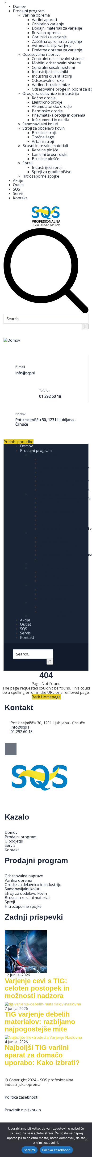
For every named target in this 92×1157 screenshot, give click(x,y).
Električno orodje (47, 102)
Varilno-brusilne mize (51, 84)
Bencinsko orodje (47, 111)
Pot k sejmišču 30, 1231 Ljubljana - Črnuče (45, 422)
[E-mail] (19, 359)
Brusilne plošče (45, 158)
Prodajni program (29, 10)
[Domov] (12, 339)
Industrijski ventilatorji (52, 76)
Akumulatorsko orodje (52, 106)
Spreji (27, 163)
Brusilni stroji (44, 132)
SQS (16, 189)
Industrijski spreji (47, 167)
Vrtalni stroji (43, 141)
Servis (18, 193)
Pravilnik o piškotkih (23, 1110)
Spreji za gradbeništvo (51, 171)
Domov (19, 6)
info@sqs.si (25, 372)
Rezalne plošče (45, 150)
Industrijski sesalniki (50, 71)
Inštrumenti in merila (50, 119)
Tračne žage (43, 137)
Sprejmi (29, 1150)
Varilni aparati (44, 19)
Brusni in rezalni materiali (45, 145)
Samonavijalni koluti (40, 124)
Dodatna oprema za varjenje (57, 49)
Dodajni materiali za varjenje (57, 28)
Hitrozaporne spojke (40, 176)
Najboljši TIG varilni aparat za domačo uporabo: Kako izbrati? (42, 1055)
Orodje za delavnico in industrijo (50, 93)
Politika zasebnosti (21, 1097)
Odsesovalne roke (48, 80)
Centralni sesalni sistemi (53, 67)
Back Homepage (46, 696)
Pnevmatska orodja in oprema (58, 115)
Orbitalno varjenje (48, 23)
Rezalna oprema (46, 32)
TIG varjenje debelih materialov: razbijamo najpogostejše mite (40, 1021)
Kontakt (20, 198)
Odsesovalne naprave (41, 54)
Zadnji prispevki (34, 917)
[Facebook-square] (11, 749)
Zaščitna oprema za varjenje (57, 41)
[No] (86, 1139)
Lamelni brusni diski (49, 154)
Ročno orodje (44, 97)
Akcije (18, 180)
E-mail (20, 367)
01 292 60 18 (50, 396)
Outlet (18, 184)
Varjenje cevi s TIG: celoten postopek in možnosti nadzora (37, 988)
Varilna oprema (36, 15)
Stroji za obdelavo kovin (43, 128)
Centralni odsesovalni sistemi (58, 58)
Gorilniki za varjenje (49, 36)
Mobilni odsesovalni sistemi (56, 62)
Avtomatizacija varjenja (52, 45)
